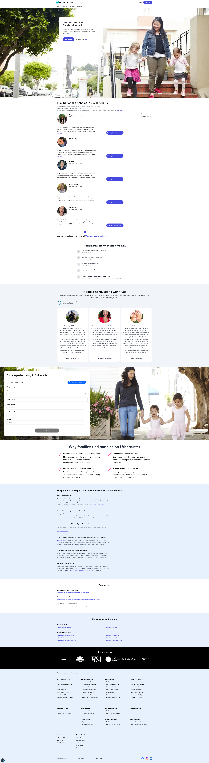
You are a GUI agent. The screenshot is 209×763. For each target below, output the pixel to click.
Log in (140, 2)
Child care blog (61, 687)
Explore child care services (138, 711)
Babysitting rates (61, 689)
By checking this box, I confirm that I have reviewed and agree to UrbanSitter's (37, 387)
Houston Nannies (111, 692)
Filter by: (143, 114)
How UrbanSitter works (63, 679)
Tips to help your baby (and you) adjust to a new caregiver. (73, 606)
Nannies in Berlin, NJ (64, 638)
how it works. (98, 518)
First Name (10, 391)
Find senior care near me (113, 724)
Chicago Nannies (111, 700)
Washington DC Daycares (138, 695)
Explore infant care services (114, 711)
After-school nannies (63, 700)
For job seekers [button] (76, 673)
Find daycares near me (137, 682)
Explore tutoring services (89, 711)
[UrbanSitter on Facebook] (142, 758)
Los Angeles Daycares (137, 687)
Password (9, 419)
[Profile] (62, 119)
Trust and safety (80, 740)
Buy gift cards (60, 743)
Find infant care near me (113, 713)
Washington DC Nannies (113, 697)
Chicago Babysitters (87, 700)
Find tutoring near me (88, 713)
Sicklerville (80, 6)
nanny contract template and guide (80, 570)
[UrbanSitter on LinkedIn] (150, 758)
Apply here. (87, 39)
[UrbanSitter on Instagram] (146, 758)
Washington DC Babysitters (90, 697)
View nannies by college (96, 236)
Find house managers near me (139, 724)
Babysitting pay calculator (64, 692)
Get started (68, 39)
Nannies (64, 6)
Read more (59, 133)
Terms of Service (61, 387)
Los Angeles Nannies (112, 689)
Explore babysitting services (90, 682)
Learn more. (120, 110)
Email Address (11, 404)
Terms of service (80, 758)
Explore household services (138, 722)
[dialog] (3, 760)
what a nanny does (99, 505)
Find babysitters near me (89, 684)
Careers (78, 743)
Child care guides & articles (64, 684)
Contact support (61, 737)
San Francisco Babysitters (89, 695)
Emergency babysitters (64, 711)
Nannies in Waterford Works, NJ (67, 640)
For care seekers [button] (62, 673)
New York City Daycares (137, 684)
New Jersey (72, 6)
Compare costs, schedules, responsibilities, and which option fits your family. (78, 599)
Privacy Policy (52, 387)
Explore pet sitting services (89, 722)
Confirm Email (11, 412)
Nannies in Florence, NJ (112, 635)
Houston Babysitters (87, 692)
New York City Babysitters (89, 687)
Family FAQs (60, 682)
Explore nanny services (64, 627)
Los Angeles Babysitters (89, 689)
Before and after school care (65, 697)
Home (58, 6)
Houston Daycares (136, 689)
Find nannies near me (112, 684)
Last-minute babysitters (64, 713)
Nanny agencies (61, 540)
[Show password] (82, 422)
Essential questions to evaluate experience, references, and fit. (74, 592)
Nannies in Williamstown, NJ (66, 635)
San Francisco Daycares (137, 692)
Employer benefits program (84, 748)
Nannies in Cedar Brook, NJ (114, 640)
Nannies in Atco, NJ (111, 638)
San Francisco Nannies (112, 695)
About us (78, 737)
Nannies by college (111, 627)
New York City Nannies (112, 687)
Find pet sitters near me (89, 724)
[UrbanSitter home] (65, 2)
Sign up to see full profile (115, 133)
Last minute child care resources (66, 695)
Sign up (147, 2)
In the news (79, 745)
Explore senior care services (114, 722)
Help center (60, 740)
